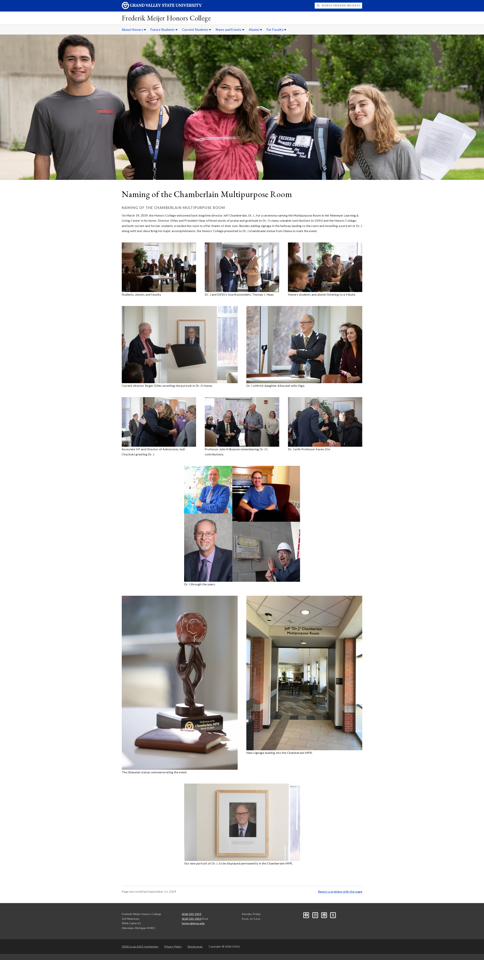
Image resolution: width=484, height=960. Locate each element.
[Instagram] (315, 914)
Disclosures (195, 946)
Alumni (254, 30)
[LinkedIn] (324, 914)
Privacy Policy (173, 946)
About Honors (133, 30)
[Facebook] (306, 914)
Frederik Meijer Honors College (166, 18)
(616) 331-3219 (192, 914)
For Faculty (275, 30)
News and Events (229, 30)
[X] (333, 914)
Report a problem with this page (340, 891)
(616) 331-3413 (192, 918)
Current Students (195, 30)
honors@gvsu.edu (193, 923)
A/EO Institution (140, 946)
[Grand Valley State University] (162, 8)
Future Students (162, 30)
